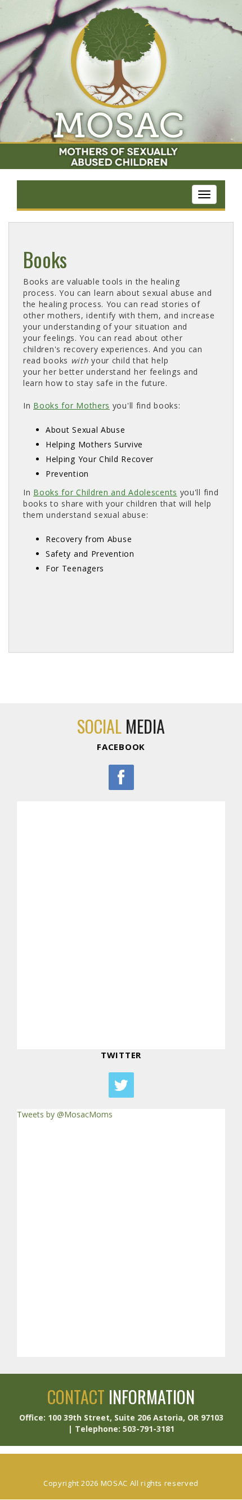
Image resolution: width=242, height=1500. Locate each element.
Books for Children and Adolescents (105, 492)
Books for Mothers (71, 405)
